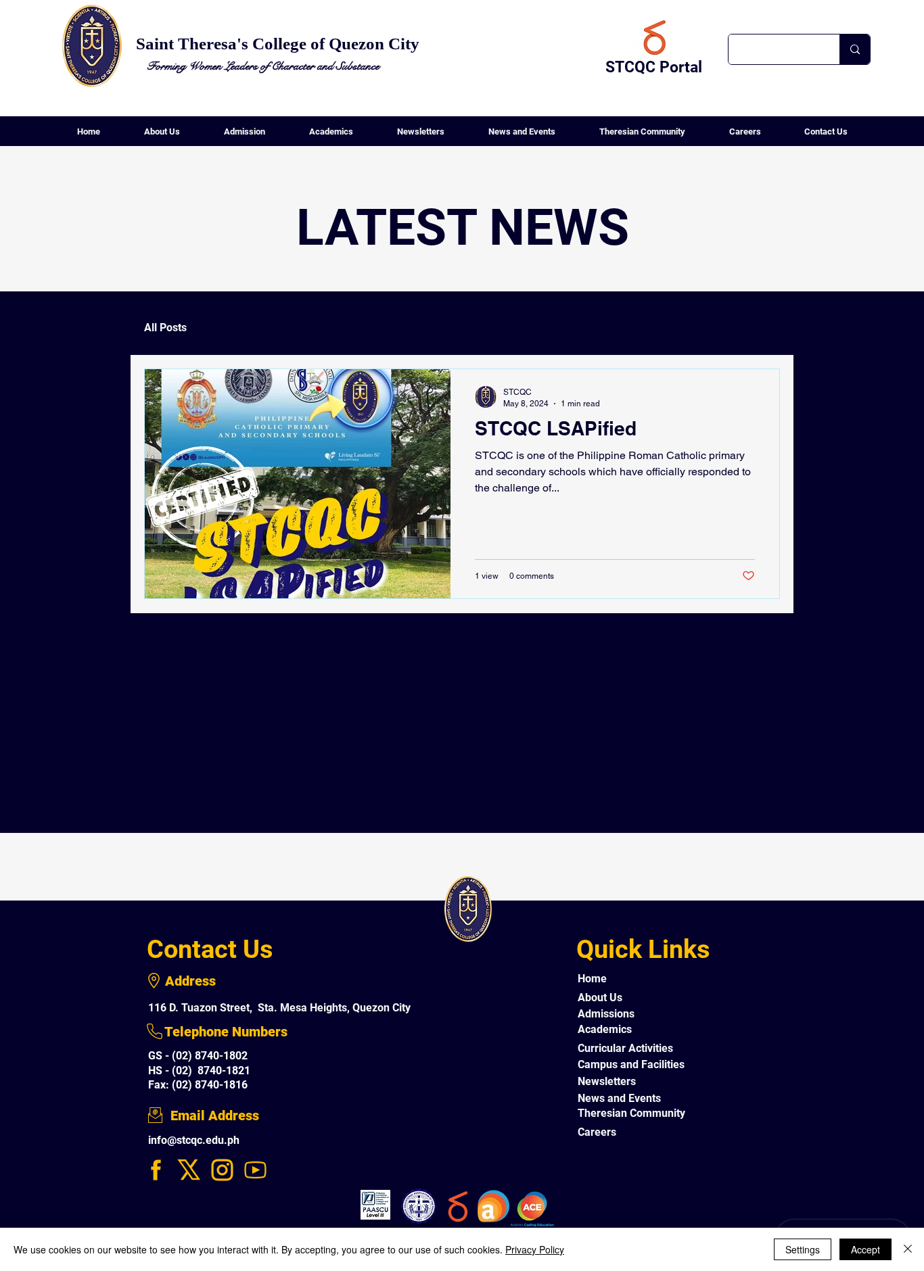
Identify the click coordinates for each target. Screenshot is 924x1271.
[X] (189, 1170)
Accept (865, 1249)
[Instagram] (222, 1170)
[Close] (908, 1249)
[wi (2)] (255, 1170)
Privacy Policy (534, 1249)
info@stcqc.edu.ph (193, 1140)
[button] (162, 136)
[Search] (854, 49)
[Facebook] (156, 1170)
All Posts (165, 327)
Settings (802, 1249)
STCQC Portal (653, 67)
